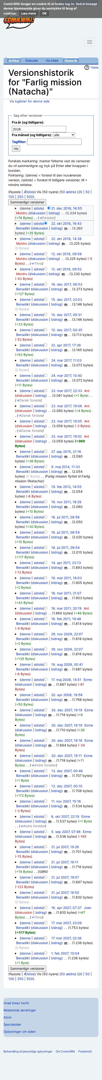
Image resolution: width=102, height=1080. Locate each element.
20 (80, 192)
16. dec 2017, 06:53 (66, 284)
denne (26, 223)
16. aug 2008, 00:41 (67, 664)
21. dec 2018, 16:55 (66, 208)
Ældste (29, 192)
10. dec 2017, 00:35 (66, 330)
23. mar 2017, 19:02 (66, 436)
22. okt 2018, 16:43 (66, 223)
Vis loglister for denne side (29, 101)
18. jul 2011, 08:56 (65, 517)
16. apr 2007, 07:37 (66, 908)
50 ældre (68, 192)
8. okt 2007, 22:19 (65, 816)
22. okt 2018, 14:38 (66, 239)
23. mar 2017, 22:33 (66, 391)
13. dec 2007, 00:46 (67, 771)
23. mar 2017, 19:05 (66, 421)
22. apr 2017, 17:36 (66, 345)
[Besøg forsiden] (20, 20)
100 (11, 197)
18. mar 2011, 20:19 (66, 608)
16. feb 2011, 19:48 (66, 619)
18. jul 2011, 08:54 (65, 532)
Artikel (14, 60)
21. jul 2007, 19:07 (65, 877)
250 (20, 197)
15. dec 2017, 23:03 (66, 299)
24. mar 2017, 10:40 (66, 375)
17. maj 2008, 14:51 (66, 680)
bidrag (54, 213)
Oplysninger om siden (20, 1031)
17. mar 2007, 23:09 (66, 923)
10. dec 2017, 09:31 (66, 315)
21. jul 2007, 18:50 (65, 892)
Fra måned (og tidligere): (32, 135)
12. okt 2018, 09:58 (66, 254)
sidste (38, 208)
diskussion (37, 213)
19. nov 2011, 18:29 (66, 502)
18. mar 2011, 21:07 (66, 593)
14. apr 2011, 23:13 (66, 563)
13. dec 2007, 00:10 (66, 786)
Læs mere (28, 13)
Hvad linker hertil (16, 1003)
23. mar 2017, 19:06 (66, 406)
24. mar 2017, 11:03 (66, 360)
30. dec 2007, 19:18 (66, 740)
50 (87, 192)
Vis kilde (52, 60)
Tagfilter (18, 142)
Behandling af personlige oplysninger (28, 1051)
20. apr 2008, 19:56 (67, 695)
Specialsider (12, 1024)
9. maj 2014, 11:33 (65, 467)
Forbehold (85, 1051)
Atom (7, 1017)
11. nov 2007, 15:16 (66, 801)
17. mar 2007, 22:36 (66, 938)
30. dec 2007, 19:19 (66, 710)
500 (30, 197)
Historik (71, 60)
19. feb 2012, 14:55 (66, 487)
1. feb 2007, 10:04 (65, 953)
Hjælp (94, 67)
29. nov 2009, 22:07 (67, 634)
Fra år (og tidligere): (28, 122)
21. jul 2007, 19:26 (65, 847)
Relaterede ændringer (20, 1010)
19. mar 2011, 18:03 (66, 578)
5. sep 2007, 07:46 (66, 832)
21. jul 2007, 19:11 (64, 862)
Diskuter (31, 60)
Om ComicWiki (65, 1051)
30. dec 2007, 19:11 (66, 756)
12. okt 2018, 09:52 (66, 269)
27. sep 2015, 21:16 (66, 451)
